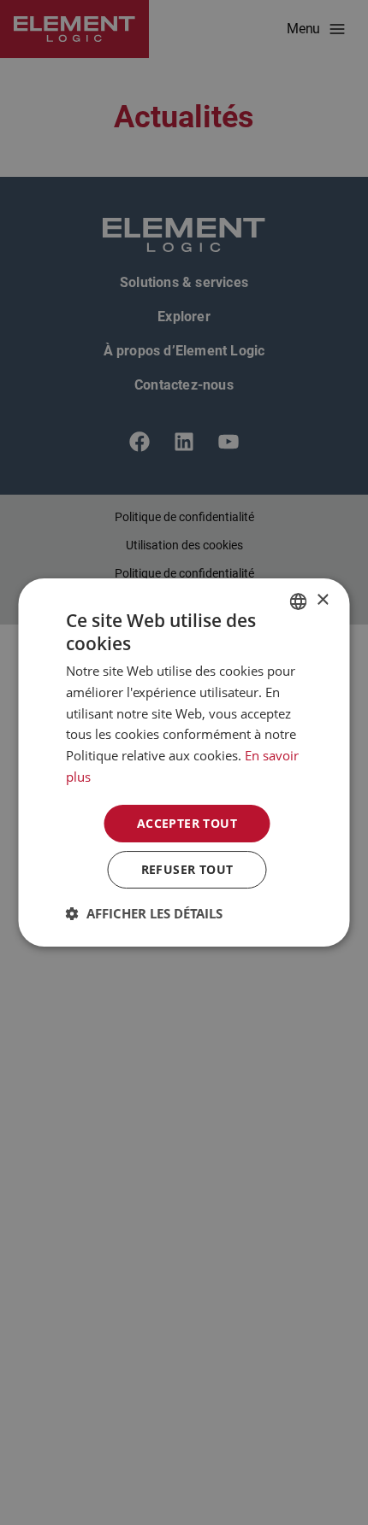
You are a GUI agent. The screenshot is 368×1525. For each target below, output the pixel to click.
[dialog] (184, 762)
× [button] (322, 600)
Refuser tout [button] (187, 869)
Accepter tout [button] (187, 823)
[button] (144, 913)
